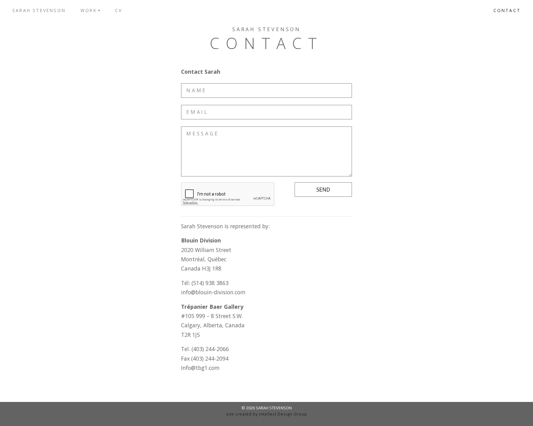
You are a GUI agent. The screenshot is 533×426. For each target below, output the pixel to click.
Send (323, 189)
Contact (507, 10)
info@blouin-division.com (213, 292)
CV (118, 10)
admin (266, 420)
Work (89, 10)
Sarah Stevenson (39, 10)
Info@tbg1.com (200, 367)
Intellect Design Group (283, 414)
